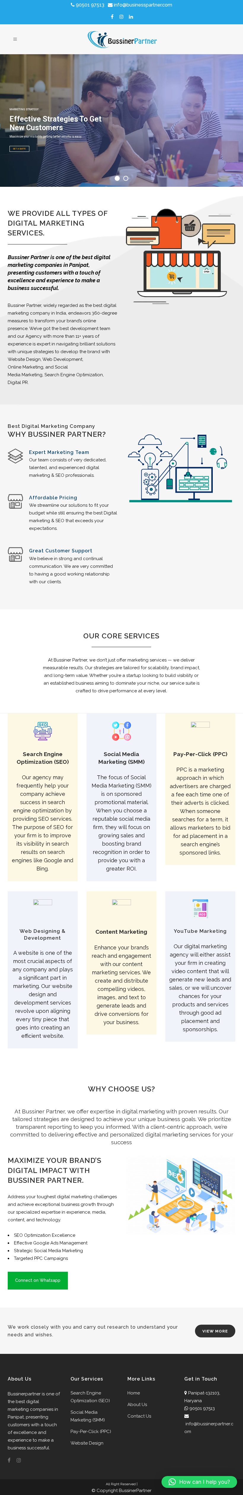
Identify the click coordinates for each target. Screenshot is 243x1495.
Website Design (87, 1443)
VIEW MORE (215, 1331)
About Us (137, 1404)
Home (133, 1393)
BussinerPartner (135, 1490)
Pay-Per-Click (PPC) (91, 1431)
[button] (199, 1482)
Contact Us (139, 1416)
